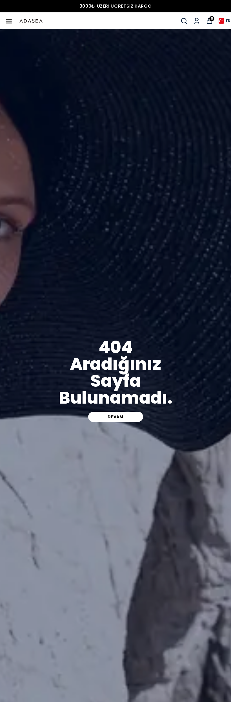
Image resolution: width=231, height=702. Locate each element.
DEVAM (115, 417)
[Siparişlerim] (196, 20)
